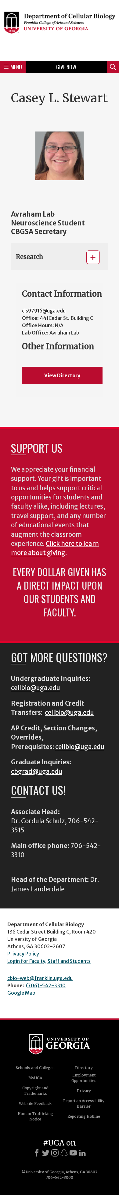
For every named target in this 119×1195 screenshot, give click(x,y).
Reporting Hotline (83, 1116)
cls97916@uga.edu (44, 311)
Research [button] (29, 257)
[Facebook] (36, 1153)
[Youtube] (73, 1153)
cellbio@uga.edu (35, 688)
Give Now (66, 67)
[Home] (59, 29)
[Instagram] (55, 1153)
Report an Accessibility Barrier (83, 1103)
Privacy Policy (23, 954)
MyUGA (35, 1078)
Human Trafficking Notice (35, 1116)
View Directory (62, 375)
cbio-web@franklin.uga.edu (40, 978)
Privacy (84, 1090)
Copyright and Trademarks (35, 1091)
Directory (84, 1067)
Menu (16, 67)
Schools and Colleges (35, 1067)
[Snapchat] (64, 1153)
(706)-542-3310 (46, 985)
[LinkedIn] (82, 1153)
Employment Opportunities (83, 1078)
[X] (45, 1153)
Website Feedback (35, 1103)
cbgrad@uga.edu (36, 772)
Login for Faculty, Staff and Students (49, 961)
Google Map (21, 993)
